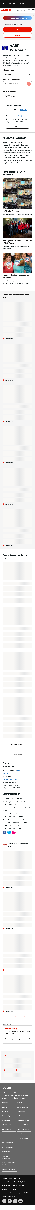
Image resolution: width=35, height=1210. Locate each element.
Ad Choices (27, 1193)
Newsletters (21, 1111)
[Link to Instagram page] (14, 832)
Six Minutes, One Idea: (11, 211)
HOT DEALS (10, 1028)
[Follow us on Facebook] (4, 832)
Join (17, 29)
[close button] (33, 15)
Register (19, 10)
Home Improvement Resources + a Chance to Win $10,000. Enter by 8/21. (14, 3)
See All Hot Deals (17, 1040)
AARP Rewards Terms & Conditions (13, 1185)
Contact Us (21, 1102)
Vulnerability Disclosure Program (12, 1193)
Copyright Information (9, 1189)
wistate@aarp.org (22, 116)
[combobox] (17, 83)
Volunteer (5, 1111)
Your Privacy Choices (8, 1196)
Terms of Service (7, 1182)
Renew (17, 35)
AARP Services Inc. (23, 1138)
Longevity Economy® (9, 1169)
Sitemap (4, 1178)
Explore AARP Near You (12, 80)
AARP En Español (23, 1107)
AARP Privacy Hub (15, 1178)
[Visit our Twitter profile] (9, 832)
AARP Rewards (7, 1120)
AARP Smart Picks (8, 1125)
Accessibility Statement (21, 1182)
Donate (4, 1107)
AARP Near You (7, 1129)
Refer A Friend (22, 1116)
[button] (33, 10)
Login (25, 10)
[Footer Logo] (17, 1087)
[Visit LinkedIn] (20, 1201)
